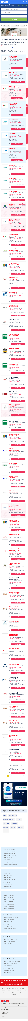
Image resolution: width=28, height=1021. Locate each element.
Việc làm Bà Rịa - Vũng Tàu (9, 879)
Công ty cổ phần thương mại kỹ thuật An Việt (16, 293)
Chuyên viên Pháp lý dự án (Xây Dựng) (14, 750)
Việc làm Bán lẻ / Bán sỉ (8, 857)
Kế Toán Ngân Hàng (14, 764)
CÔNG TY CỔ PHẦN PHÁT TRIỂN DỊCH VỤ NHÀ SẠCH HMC (17, 252)
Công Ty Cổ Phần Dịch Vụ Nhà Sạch (16, 464)
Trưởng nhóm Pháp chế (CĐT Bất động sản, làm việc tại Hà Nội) (13, 707)
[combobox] (14, 9)
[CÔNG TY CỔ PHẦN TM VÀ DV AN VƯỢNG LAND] (5, 565)
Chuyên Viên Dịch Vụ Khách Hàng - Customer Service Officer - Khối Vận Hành (14, 477)
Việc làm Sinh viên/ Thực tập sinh (10, 917)
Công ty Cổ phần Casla (14, 752)
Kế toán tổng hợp (13, 133)
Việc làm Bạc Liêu (7, 881)
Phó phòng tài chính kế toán (14, 349)
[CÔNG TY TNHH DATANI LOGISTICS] (5, 122)
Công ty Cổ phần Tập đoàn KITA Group (16, 595)
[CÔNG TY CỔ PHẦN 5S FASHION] (5, 322)
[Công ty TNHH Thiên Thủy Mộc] (5, 307)
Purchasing (20, 827)
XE (8, 992)
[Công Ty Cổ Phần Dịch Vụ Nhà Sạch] (5, 465)
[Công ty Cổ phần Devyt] (5, 623)
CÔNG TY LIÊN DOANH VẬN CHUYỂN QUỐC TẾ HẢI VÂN (17, 351)
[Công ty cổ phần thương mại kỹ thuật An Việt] (5, 294)
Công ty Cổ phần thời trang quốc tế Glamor (15, 59)
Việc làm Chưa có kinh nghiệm (10, 963)
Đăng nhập (24, 5)
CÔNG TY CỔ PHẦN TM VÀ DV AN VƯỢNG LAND (16, 566)
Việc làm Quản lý (6, 925)
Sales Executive (13, 815)
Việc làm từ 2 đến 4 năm (8, 967)
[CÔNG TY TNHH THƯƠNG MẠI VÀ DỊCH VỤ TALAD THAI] (5, 665)
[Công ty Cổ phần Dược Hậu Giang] (5, 636)
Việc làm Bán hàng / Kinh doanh (10, 855)
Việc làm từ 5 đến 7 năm (8, 968)
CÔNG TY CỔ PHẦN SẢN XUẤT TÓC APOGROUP (16, 74)
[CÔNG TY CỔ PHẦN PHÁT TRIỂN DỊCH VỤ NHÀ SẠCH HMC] (5, 251)
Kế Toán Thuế (12, 178)
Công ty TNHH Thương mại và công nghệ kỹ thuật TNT (15, 135)
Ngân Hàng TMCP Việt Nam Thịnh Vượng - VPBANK (15, 89)
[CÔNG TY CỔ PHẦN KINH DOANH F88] (5, 336)
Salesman (12, 827)
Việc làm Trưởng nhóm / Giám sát (10, 923)
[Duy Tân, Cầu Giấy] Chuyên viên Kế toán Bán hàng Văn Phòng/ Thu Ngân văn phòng (14, 578)
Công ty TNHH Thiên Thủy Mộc (15, 308)
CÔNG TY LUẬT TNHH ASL (14, 222)
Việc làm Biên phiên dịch (8, 862)
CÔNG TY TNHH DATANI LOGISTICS (16, 121)
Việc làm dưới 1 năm (7, 965)
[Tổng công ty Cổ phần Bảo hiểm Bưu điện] (5, 679)
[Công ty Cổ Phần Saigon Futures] (5, 536)
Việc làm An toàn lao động (9, 853)
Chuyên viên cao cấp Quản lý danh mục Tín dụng (14, 334)
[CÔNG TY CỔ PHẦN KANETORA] (5, 507)
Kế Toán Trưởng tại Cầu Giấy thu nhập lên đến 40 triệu (14, 378)
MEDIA (3, 988)
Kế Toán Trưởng (13, 191)
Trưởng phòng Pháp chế (11, 505)
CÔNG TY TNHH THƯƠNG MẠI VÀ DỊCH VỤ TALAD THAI (16, 666)
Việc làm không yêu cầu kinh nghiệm (11, 961)
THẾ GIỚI (3, 992)
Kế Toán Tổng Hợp (13, 72)
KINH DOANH (8, 988)
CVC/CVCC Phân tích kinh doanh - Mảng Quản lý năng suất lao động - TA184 (14, 649)
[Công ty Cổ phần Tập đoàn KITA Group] (5, 594)
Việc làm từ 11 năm (7, 972)
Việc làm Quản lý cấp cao (8, 926)
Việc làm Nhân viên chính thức (10, 939)
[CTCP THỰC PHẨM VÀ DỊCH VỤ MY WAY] (5, 694)
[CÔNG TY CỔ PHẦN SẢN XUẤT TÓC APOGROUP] (5, 75)
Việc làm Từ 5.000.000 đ (8, 897)
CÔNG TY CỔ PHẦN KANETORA (15, 508)
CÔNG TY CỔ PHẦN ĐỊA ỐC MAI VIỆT (16, 280)
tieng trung (6, 823)
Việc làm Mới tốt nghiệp (8, 919)
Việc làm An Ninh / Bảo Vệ (9, 851)
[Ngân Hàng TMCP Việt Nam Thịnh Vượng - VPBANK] (5, 88)
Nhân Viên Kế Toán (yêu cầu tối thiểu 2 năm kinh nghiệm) (14, 249)
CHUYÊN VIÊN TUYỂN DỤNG (14, 564)
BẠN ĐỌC (24, 990)
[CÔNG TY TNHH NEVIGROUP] (5, 394)
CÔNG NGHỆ (8, 990)
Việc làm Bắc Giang (7, 884)
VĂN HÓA (14, 992)
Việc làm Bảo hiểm (7, 859)
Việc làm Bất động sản (8, 861)
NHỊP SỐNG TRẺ (14, 989)
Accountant (14, 823)
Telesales (5, 831)
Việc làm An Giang (7, 877)
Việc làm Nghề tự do (7, 943)
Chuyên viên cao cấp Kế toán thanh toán (14, 363)
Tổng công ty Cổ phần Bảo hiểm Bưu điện (17, 680)
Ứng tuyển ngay (18, 81)
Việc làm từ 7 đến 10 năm (8, 970)
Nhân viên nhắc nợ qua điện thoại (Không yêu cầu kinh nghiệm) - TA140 (11, 87)
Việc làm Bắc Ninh (7, 886)
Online (5, 815)
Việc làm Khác (6, 945)
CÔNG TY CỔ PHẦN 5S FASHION (15, 322)
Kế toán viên (12, 165)
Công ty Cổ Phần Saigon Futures (16, 537)
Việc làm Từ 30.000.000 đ (8, 906)
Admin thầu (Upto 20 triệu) (12, 149)
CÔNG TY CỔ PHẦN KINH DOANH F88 (17, 337)
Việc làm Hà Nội (6, 873)
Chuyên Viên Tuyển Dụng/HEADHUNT (13, 205)
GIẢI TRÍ (14, 994)
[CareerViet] (18, 984)
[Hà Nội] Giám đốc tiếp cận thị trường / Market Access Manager (14, 634)
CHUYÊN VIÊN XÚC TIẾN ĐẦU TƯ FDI (13, 278)
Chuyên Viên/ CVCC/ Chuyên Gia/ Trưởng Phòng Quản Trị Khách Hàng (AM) (14, 678)
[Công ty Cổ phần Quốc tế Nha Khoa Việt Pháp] (5, 167)
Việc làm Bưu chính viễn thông (10, 864)
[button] (23, 1)
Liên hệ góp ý (3, 1016)
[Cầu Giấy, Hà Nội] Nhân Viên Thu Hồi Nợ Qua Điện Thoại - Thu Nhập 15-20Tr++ (14, 449)
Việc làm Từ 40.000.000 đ (8, 908)
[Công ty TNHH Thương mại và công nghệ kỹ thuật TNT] (5, 135)
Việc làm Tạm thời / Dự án (9, 941)
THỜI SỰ (3, 990)
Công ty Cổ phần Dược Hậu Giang (16, 637)
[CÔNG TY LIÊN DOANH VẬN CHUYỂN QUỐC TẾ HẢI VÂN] (5, 350)
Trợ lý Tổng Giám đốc (14, 621)
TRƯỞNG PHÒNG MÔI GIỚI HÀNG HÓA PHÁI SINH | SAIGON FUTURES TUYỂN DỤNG (14, 549)
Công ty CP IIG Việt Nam (14, 266)
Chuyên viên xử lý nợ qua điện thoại (14, 235)
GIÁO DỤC (24, 988)
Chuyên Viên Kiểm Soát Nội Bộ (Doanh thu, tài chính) (14, 663)
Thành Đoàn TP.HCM (5, 1013)
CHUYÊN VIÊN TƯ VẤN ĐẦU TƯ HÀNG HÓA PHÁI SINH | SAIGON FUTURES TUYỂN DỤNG (14, 535)
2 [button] (10, 776)
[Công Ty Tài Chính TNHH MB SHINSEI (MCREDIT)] (5, 451)
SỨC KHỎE (19, 992)
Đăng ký (19, 5)
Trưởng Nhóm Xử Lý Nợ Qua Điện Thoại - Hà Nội (13, 103)
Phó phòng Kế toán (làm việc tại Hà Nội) (14, 607)
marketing (5, 827)
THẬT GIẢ (24, 992)
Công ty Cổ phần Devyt (14, 622)
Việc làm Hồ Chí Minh (7, 875)
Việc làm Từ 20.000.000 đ (8, 904)
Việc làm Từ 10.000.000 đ (8, 901)
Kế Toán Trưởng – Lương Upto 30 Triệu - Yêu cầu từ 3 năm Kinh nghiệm (13, 57)
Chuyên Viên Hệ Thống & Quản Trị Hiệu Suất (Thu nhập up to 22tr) (14, 520)
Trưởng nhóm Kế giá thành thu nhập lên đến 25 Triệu (14, 320)
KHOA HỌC (19, 990)
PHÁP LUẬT (3, 995)
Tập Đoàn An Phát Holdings (15, 207)
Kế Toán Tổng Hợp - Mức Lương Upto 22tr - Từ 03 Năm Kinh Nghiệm (14, 264)
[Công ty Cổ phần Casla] (5, 751)
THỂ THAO (19, 988)
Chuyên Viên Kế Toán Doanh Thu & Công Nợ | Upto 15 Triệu (14, 435)
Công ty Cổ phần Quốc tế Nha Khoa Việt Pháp (16, 167)
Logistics (19, 819)
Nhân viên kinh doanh (8, 819)
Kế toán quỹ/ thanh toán (14, 735)
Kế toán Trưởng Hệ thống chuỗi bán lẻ (13, 306)
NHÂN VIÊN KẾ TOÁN (11, 220)
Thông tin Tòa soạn (5, 1012)
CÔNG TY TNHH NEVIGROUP (15, 393)
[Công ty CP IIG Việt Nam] (5, 265)
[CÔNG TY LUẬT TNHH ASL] (5, 221)
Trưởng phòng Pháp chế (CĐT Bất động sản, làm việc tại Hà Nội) (14, 721)
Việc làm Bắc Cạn (7, 882)
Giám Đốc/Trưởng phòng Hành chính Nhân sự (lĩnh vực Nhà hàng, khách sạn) (14, 692)
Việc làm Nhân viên (7, 921)
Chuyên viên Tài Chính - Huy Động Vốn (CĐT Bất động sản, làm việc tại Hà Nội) (14, 593)
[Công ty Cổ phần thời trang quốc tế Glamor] (5, 58)
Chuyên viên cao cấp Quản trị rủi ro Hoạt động (14, 420)
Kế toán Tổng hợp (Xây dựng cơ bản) (13, 491)
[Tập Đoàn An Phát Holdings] (5, 206)
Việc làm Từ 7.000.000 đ (8, 899)
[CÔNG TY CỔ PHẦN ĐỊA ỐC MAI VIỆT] (5, 280)
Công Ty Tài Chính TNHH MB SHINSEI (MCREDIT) (17, 451)
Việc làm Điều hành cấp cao (9, 928)
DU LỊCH (8, 995)
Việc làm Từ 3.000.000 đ (8, 895)
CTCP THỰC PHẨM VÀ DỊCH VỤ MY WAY (16, 695)
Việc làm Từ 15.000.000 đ (8, 903)
